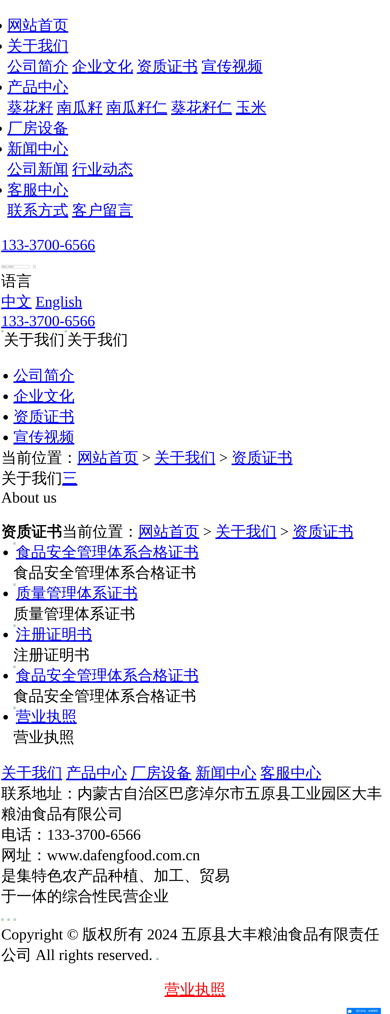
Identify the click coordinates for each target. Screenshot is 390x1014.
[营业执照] (45, 716)
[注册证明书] (52, 634)
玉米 (251, 107)
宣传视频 (232, 66)
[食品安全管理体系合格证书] (106, 552)
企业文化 (102, 66)
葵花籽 (30, 107)
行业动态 (102, 169)
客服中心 (37, 189)
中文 (16, 301)
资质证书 (167, 66)
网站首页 (37, 25)
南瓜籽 (80, 107)
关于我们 (37, 45)
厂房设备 (37, 128)
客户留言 (102, 210)
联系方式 (37, 210)
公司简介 (37, 66)
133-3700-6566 (48, 244)
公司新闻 (37, 169)
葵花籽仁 (201, 107)
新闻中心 (37, 148)
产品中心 (37, 87)
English (58, 301)
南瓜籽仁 (136, 107)
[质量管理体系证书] (75, 593)
